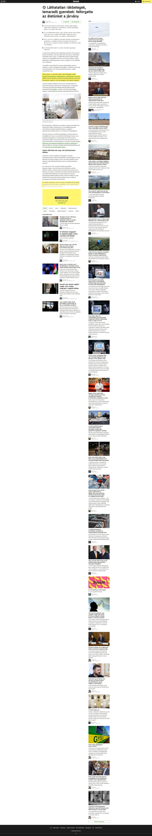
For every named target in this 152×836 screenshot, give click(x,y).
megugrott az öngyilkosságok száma (55, 147)
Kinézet (138, 1)
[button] (45, 208)
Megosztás (66, 21)
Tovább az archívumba (99, 821)
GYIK (51, 827)
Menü (4, 1)
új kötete (54, 89)
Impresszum (62, 827)
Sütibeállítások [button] (98, 827)
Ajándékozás (76, 21)
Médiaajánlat (88, 827)
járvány (47, 22)
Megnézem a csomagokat (61, 197)
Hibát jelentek (56, 827)
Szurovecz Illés (48, 21)
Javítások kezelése (71, 827)
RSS (93, 827)
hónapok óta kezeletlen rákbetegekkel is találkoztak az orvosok (61, 76)
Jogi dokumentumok (80, 827)
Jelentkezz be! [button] (61, 202)
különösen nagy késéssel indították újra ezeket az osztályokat (59, 143)
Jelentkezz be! (148, 1)
